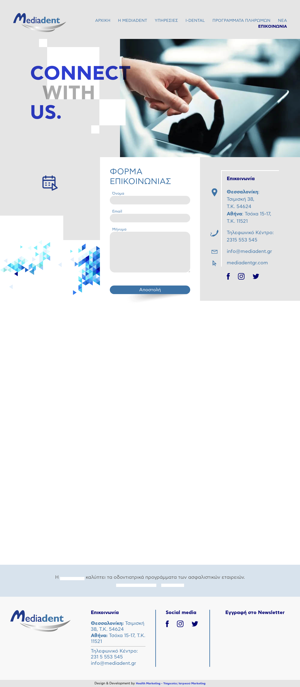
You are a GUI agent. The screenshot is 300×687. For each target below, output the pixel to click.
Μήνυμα (119, 229)
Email (117, 211)
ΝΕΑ (282, 21)
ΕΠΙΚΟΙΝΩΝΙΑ (272, 26)
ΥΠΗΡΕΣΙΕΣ (166, 21)
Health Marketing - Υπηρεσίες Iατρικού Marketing (171, 683)
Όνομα (118, 193)
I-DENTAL (195, 21)
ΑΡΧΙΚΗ (102, 21)
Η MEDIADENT (132, 21)
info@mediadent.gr (113, 663)
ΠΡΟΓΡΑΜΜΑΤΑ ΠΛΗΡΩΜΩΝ (241, 21)
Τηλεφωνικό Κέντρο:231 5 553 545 (114, 654)
